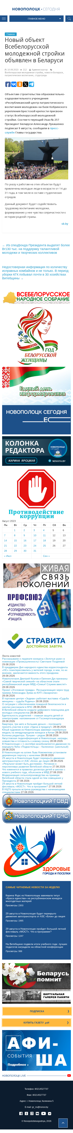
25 (44, 545)
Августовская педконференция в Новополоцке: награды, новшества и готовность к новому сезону (35, 739)
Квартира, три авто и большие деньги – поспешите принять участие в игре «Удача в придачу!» (31, 725)
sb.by (64, 223)
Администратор (40, 69)
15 (15, 540)
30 (25, 550)
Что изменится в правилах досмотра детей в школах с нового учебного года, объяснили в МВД (33, 771)
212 (25, 69)
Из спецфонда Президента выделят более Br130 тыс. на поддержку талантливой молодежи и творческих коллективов (36, 248)
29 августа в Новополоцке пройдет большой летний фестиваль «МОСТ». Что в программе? (32, 785)
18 (44, 540)
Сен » (46, 556)
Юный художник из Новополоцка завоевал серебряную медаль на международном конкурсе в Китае (34, 731)
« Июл (7, 556)
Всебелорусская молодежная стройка (24, 72)
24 (34, 545)
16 (25, 540)
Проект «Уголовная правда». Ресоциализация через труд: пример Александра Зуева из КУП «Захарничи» (35, 691)
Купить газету (36, 1022)
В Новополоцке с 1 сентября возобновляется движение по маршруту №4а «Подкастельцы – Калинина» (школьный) (36, 745)
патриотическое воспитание (19, 75)
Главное (11, 34)
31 (34, 550)
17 (34, 540)
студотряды (41, 75)
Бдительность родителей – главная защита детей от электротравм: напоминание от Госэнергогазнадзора (33, 717)
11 (44, 535)
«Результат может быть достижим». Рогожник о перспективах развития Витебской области (29, 765)
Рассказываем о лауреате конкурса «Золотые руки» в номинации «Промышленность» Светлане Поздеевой (33, 660)
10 (34, 535)
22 (15, 545)
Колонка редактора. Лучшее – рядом (23, 735)
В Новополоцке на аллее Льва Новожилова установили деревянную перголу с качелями (34, 754)
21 (5, 545)
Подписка (37, 1011)
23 (25, 545)
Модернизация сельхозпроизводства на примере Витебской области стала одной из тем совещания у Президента (32, 778)
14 (5, 540)
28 (5, 550)
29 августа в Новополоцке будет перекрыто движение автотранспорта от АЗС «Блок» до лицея (33, 759)
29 (15, 550)
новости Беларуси (53, 72)
